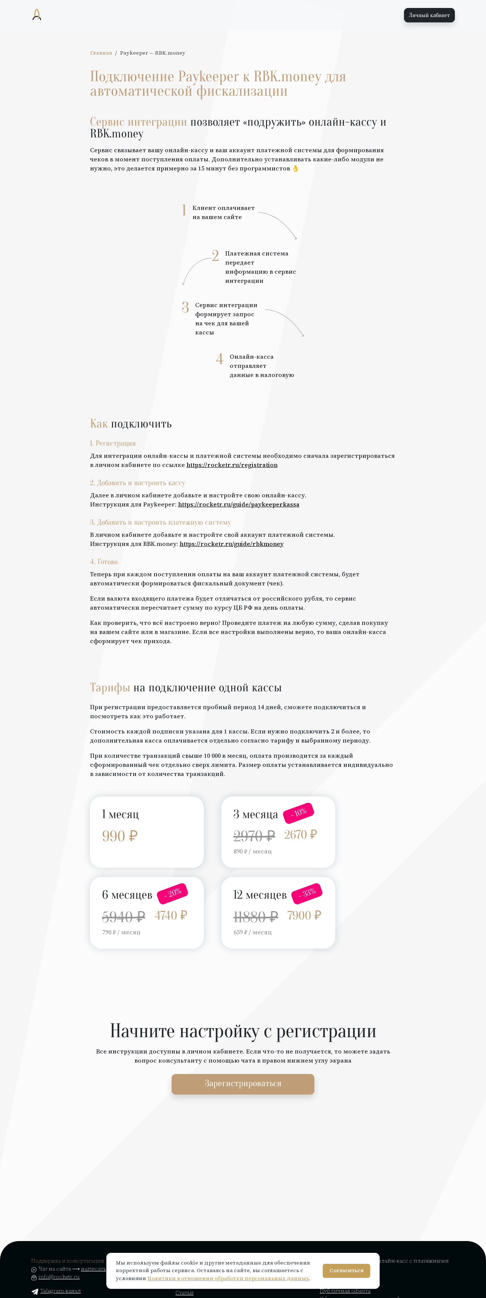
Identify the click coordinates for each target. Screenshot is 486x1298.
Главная (101, 53)
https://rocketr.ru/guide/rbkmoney (232, 543)
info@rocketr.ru (59, 1277)
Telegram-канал (60, 1291)
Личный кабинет (429, 15)
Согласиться (346, 1270)
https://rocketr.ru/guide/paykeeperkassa (239, 504)
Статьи (184, 1292)
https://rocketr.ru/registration (232, 465)
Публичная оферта (345, 1291)
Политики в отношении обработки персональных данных (228, 1278)
